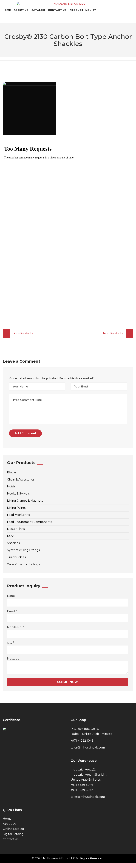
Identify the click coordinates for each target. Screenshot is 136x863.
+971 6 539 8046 (82, 784)
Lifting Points (16, 507)
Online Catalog (13, 829)
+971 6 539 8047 (82, 790)
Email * (12, 611)
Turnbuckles (16, 557)
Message (13, 658)
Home (7, 10)
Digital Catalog (13, 834)
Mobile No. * (15, 627)
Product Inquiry (82, 10)
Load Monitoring (18, 514)
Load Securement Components (29, 522)
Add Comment (25, 433)
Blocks (11, 472)
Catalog (38, 10)
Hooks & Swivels (18, 493)
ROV (10, 536)
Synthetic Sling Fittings (23, 550)
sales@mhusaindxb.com (88, 747)
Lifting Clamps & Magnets (25, 500)
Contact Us (57, 10)
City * (10, 642)
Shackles (13, 543)
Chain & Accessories (20, 479)
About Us (21, 10)
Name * (12, 595)
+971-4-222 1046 (82, 740)
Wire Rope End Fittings (23, 564)
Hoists (11, 486)
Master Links (16, 528)
